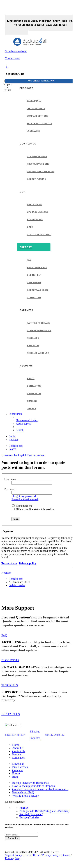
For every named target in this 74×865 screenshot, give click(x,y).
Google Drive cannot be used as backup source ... (40, 789)
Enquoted (34, 737)
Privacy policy (27, 563)
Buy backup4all (36, 455)
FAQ (4, 635)
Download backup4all (14, 455)
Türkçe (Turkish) (29, 817)
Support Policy (14, 855)
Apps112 (59, 734)
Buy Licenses (20, 766)
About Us (17, 748)
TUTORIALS (9, 685)
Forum (16, 773)
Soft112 (49, 734)
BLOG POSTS (10, 660)
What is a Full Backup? (25, 795)
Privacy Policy (50, 855)
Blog (15, 776)
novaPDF (10, 734)
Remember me (23, 505)
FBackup (35, 731)
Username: (10, 479)
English (23, 807)
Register (6, 572)
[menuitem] (27, 420)
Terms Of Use (32, 855)
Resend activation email (24, 499)
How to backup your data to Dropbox (33, 785)
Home (15, 744)
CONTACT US (10, 714)
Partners (16, 754)
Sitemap (66, 855)
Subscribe (12, 838)
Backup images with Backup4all (30, 782)
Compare (17, 770)
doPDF (21, 734)
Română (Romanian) (31, 814)
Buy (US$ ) (16, 31)
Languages (18, 757)
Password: (10, 489)
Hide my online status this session (34, 509)
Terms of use (9, 563)
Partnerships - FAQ (23, 792)
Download (18, 763)
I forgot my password (23, 496)
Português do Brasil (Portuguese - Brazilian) (44, 811)
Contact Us (18, 751)
